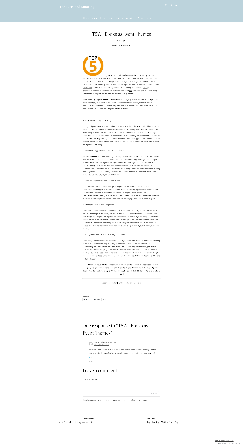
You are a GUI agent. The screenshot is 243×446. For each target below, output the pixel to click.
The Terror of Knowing (77, 6)
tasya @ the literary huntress (103, 342)
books (114, 45)
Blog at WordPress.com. (224, 440)
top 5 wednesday (124, 45)
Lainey (145, 87)
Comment (154, 393)
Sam (130, 90)
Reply (91, 361)
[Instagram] (166, 5)
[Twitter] (176, 5)
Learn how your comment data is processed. (130, 400)
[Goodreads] (171, 5)
